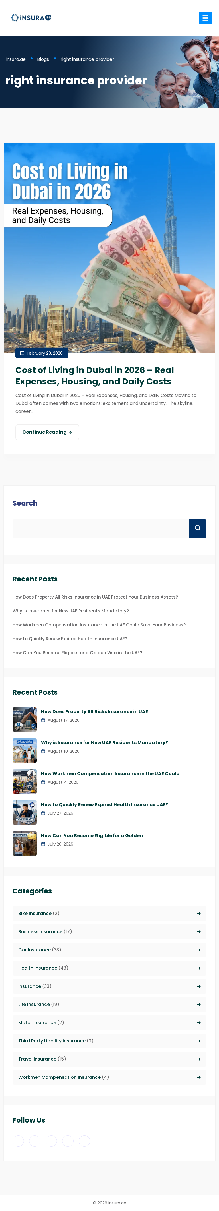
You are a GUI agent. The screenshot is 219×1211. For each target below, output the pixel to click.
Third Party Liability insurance (52, 1041)
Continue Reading (44, 432)
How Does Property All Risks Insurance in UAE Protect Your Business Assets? (95, 597)
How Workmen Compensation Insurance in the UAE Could (110, 774)
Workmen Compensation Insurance (59, 1077)
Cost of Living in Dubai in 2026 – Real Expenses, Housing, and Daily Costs (94, 376)
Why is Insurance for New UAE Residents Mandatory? (71, 611)
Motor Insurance (37, 1022)
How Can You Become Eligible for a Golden (92, 836)
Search (25, 503)
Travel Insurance (37, 1059)
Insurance (29, 986)
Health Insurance (37, 968)
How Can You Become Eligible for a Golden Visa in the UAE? (77, 653)
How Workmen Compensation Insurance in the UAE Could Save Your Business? (99, 625)
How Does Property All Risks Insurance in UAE (94, 712)
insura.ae (117, 1203)
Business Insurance (40, 931)
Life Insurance (34, 1004)
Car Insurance (34, 950)
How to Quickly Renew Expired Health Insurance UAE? (70, 639)
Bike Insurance (35, 913)
